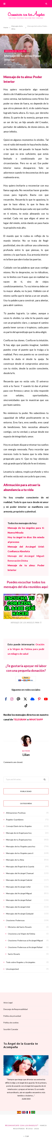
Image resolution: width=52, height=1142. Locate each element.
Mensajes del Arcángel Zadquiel (19, 913)
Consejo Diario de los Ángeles (19, 826)
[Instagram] (12, 699)
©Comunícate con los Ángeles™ (21, 1125)
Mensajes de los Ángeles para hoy (20, 846)
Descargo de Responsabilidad (15, 1009)
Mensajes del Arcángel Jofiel (18, 887)
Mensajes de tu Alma (15, 51)
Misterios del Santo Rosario (20, 927)
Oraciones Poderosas (15, 920)
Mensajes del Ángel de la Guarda (20, 866)
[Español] (19, 1113)
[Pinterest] (39, 699)
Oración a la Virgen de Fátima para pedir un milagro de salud (26, 649)
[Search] (46, 3)
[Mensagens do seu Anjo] (33, 1113)
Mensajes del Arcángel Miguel (19, 893)
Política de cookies (11, 1023)
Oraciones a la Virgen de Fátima (21, 934)
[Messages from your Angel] (23, 1113)
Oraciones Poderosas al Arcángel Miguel (25, 940)
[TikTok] (26, 706)
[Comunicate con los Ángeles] (26, 15)
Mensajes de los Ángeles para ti (19, 853)
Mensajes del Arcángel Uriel (18, 907)
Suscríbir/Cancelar (10, 1029)
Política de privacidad (12, 1016)
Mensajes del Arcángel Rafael (18, 900)
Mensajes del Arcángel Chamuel (20, 873)
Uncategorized (12, 969)
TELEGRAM (20, 719)
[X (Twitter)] (26, 699)
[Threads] (19, 699)
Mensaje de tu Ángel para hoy (19, 839)
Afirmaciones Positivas (16, 813)
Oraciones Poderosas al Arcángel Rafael (25, 947)
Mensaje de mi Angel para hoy (19, 833)
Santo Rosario (14, 954)
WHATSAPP (36, 719)
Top (27, 1136)
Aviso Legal (7, 1003)
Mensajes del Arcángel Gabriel (19, 880)
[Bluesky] (32, 699)
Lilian (9, 64)
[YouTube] (46, 699)
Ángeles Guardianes (15, 819)
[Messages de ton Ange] (28, 1113)
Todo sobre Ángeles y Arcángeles (20, 962)
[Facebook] (6, 699)
